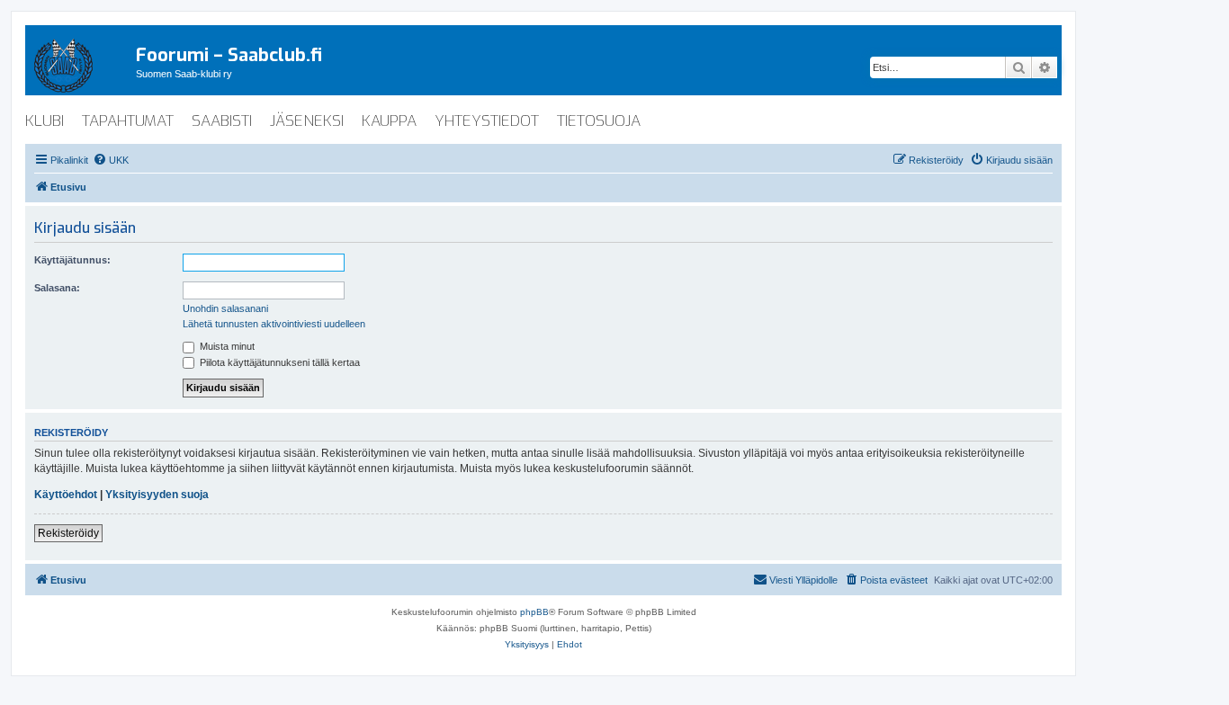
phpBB (534, 612)
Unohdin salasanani (225, 308)
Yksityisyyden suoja (157, 494)
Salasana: (57, 287)
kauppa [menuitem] (389, 121)
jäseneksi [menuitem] (307, 121)
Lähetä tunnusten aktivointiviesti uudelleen (274, 323)
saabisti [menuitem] (222, 121)
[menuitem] (111, 160)
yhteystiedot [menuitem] (487, 121)
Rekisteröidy (68, 533)
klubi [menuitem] (44, 121)
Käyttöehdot (65, 494)
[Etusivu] (80, 62)
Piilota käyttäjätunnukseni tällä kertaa (278, 362)
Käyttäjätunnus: (72, 259)
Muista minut (226, 346)
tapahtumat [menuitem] (128, 121)
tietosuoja (599, 121)
